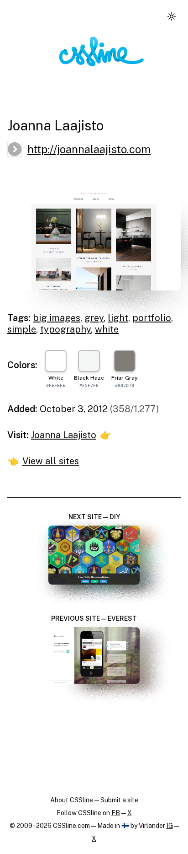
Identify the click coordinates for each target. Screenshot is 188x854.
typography (65, 329)
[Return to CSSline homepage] (101, 51)
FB (115, 812)
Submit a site (119, 800)
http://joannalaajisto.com (89, 149)
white (107, 329)
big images (56, 317)
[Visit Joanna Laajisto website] (94, 242)
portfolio (151, 317)
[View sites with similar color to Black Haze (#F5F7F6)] (89, 361)
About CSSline (71, 800)
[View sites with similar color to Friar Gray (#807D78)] (125, 361)
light (118, 317)
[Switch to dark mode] (171, 16)
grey (94, 317)
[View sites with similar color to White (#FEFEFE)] (56, 361)
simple (21, 329)
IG (170, 825)
